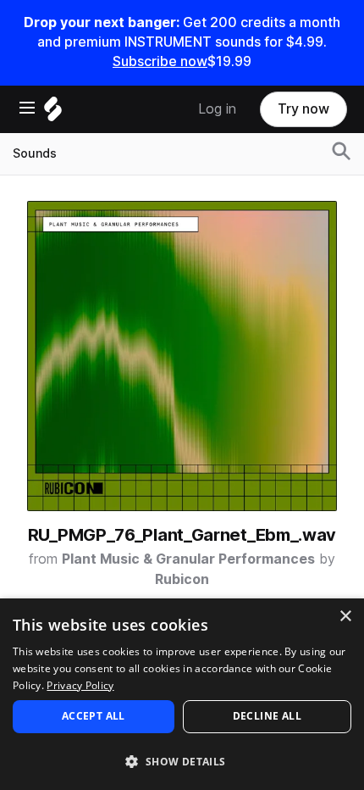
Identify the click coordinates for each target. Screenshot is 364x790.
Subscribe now (160, 61)
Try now (303, 109)
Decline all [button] (267, 716)
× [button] (345, 616)
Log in (217, 109)
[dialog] (182, 694)
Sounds (35, 153)
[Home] (53, 113)
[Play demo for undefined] (182, 356)
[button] (182, 761)
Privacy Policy (80, 685)
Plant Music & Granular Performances (188, 559)
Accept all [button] (93, 716)
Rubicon (182, 579)
